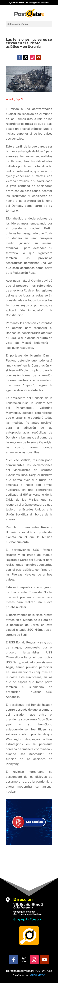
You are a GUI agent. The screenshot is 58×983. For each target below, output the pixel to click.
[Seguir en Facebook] (19, 57)
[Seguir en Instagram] (32, 57)
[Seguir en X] (25, 57)
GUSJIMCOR (37, 975)
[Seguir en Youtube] (38, 57)
